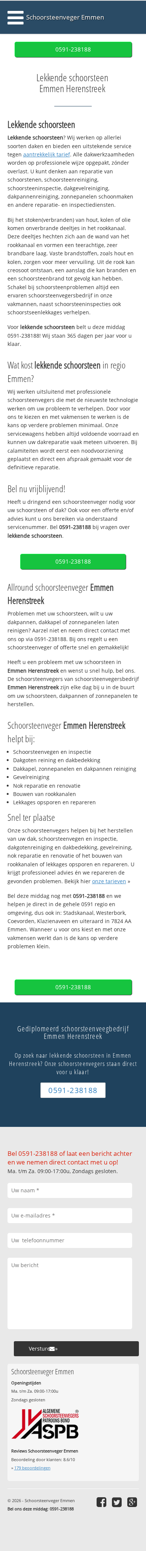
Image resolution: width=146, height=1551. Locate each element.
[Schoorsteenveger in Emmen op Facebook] (102, 1502)
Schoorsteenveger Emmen (65, 17)
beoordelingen (32, 1468)
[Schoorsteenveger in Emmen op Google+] (133, 1502)
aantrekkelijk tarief (46, 154)
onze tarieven (109, 881)
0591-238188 (73, 49)
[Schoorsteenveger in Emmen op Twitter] (118, 1502)
